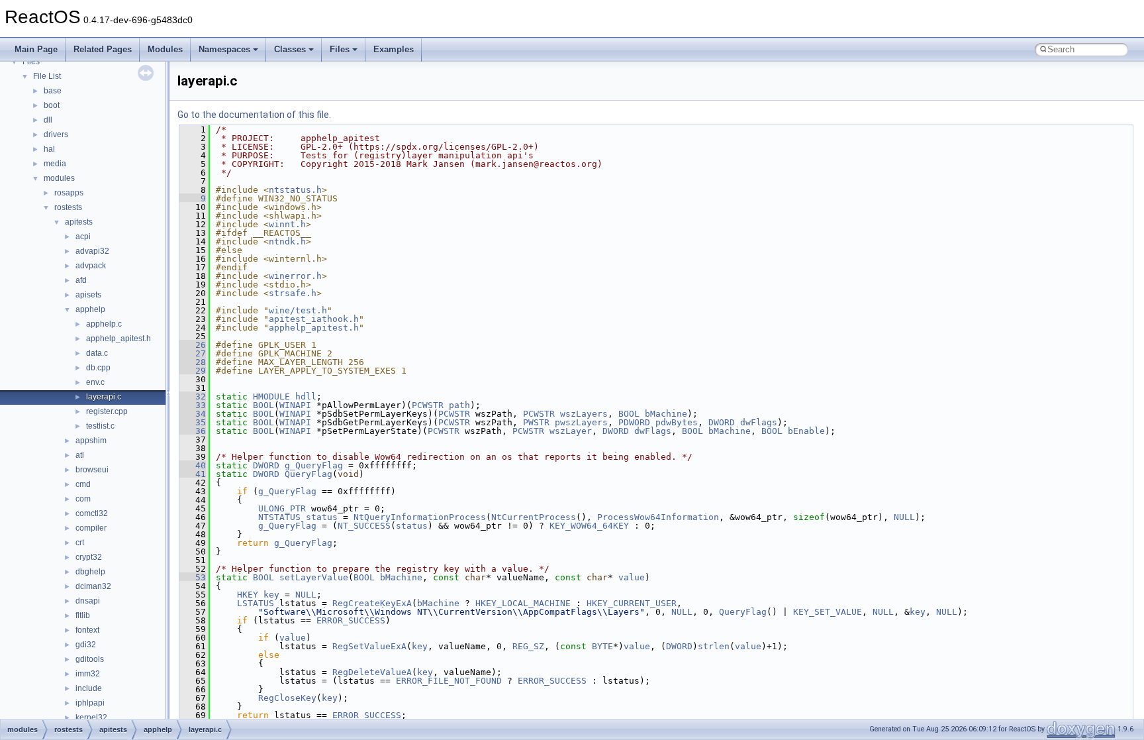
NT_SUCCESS (364, 526)
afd (81, 280)
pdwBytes (676, 422)
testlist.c (100, 426)
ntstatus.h (295, 190)
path (459, 405)
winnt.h (287, 224)
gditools (89, 659)
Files (340, 49)
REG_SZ (528, 646)
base (53, 90)
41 (192, 474)
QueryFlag (308, 474)
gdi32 (85, 644)
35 (192, 422)
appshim (91, 440)
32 (192, 396)
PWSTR (536, 422)
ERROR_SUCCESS (350, 620)
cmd (83, 484)
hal (49, 149)
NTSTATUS (279, 517)
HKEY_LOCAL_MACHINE (523, 603)
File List (47, 76)
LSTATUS (255, 603)
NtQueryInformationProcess (420, 517)
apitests (79, 222)
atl (79, 455)
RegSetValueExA (369, 646)
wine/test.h (298, 310)
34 (192, 414)
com (83, 498)
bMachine (666, 414)
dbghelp (90, 571)
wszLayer (570, 431)
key (271, 595)
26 (192, 345)
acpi (83, 236)
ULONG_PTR (282, 508)
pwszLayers (581, 422)
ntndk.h (287, 241)
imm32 (87, 673)
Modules (165, 49)
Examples (393, 49)
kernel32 (91, 717)
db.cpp (98, 367)
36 (192, 431)
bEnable (806, 431)
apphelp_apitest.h (118, 338)
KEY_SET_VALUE (827, 612)
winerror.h (295, 276)
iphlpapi (90, 703)
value (631, 577)
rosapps (68, 192)
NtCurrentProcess (533, 517)
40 (192, 465)
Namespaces (224, 49)
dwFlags (758, 422)
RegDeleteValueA (372, 672)
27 (192, 353)
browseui (92, 469)
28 (192, 362)
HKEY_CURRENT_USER (632, 603)
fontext (87, 630)
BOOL (263, 405)
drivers (56, 134)
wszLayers (584, 414)
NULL (904, 517)
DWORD (721, 422)
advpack (90, 265)
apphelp (90, 309)
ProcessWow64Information (658, 517)
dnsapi (87, 601)
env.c (95, 382)
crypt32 (88, 557)
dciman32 (93, 586)
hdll (305, 396)
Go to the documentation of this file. (254, 114)
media (55, 163)
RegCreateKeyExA (372, 603)
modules (59, 178)
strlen (714, 646)
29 (192, 371)
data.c (97, 353)
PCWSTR (428, 405)
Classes (290, 49)
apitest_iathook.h (314, 319)
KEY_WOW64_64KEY (589, 526)
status (322, 517)
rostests (68, 207)
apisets (88, 294)
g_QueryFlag (314, 465)
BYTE (602, 646)
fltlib (82, 615)
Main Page (36, 49)
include (88, 688)
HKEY (247, 595)
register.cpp (107, 411)
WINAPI (295, 405)
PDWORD (634, 422)
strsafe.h (292, 293)
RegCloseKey (287, 698)
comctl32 (91, 513)
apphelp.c (104, 324)
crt (79, 542)
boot (52, 105)
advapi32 (92, 251)
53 (192, 577)
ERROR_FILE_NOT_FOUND (449, 681)
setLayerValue (313, 577)
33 (192, 405)
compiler (91, 528)
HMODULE (271, 396)
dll (48, 120)
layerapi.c (103, 396)
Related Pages (102, 49)
